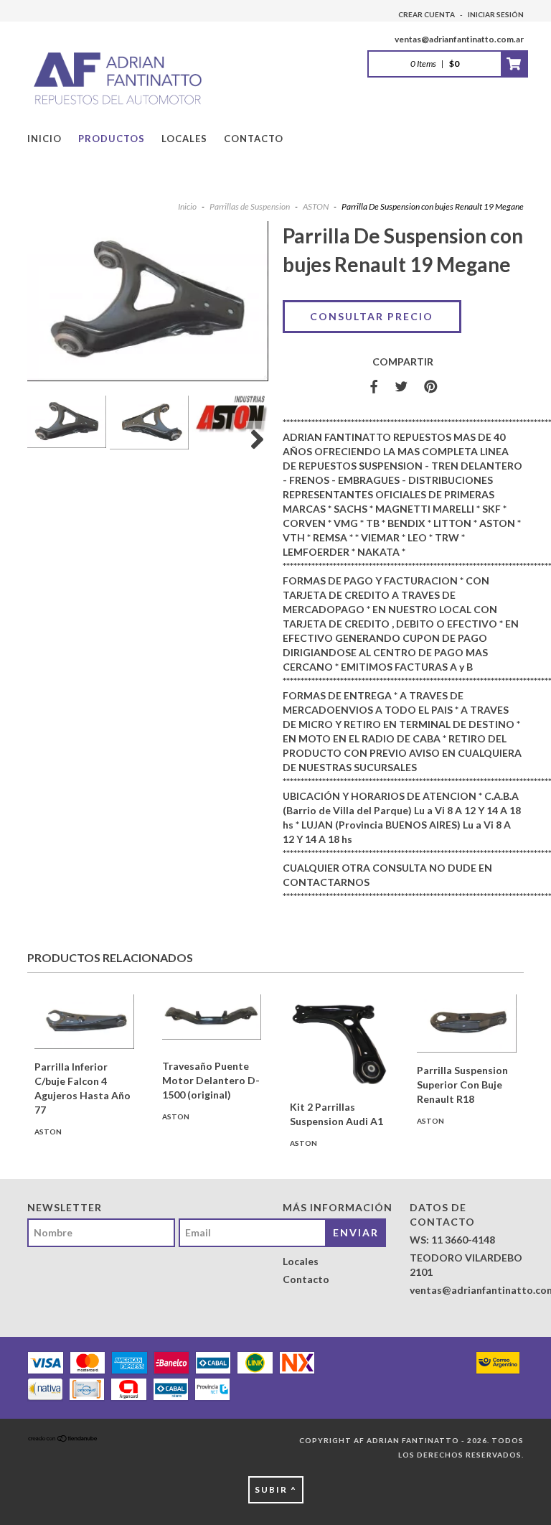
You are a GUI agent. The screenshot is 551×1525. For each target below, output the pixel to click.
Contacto (253, 138)
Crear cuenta (426, 14)
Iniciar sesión (496, 14)
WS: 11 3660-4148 (452, 1239)
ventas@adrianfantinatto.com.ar (459, 39)
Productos (111, 138)
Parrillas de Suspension (249, 206)
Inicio (44, 138)
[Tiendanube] (63, 1440)
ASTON (316, 206)
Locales (184, 138)
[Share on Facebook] (374, 387)
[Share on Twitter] (401, 387)
